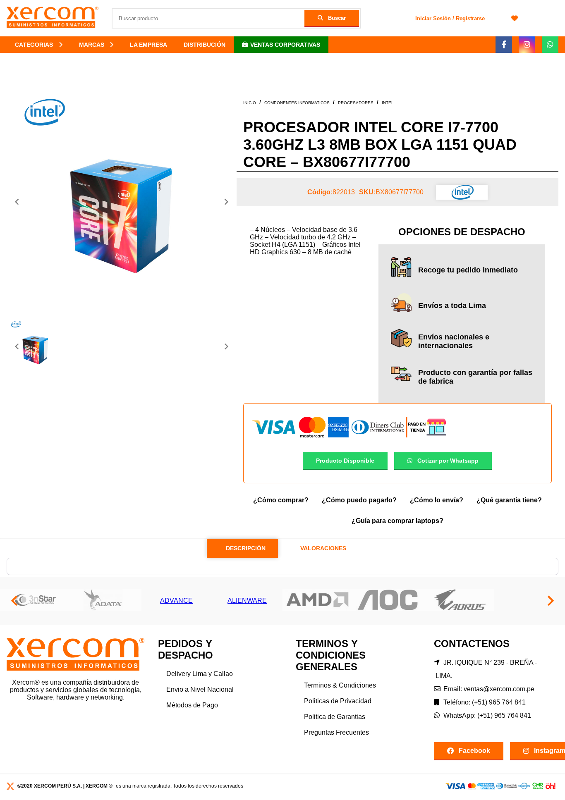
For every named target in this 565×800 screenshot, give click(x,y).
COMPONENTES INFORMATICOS (297, 102)
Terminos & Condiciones (340, 685)
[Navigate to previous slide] (17, 202)
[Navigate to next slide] (226, 202)
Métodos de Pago (192, 705)
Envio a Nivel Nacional (200, 689)
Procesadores (355, 102)
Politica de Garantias (334, 716)
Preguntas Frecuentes (336, 732)
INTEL (388, 102)
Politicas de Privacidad (337, 700)
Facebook (474, 750)
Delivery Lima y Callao (199, 673)
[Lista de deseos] (514, 18)
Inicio (249, 102)
